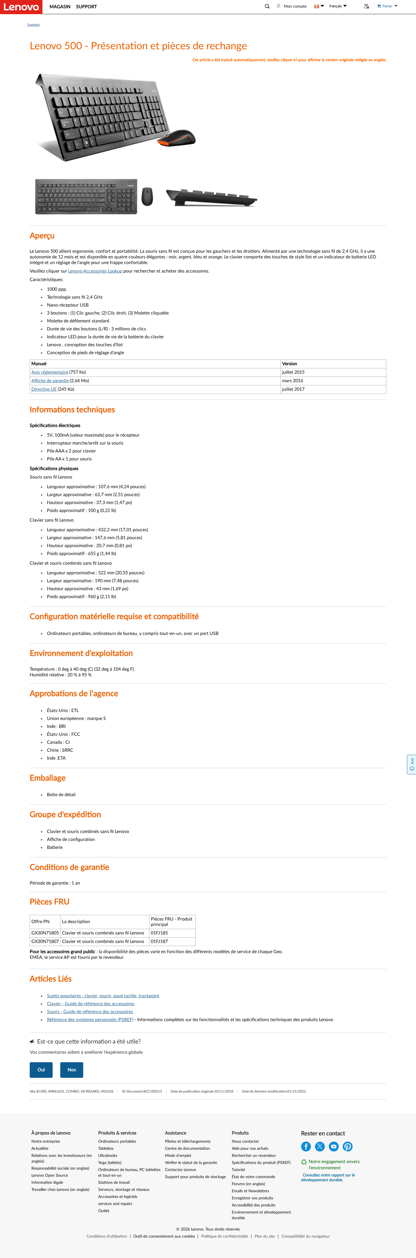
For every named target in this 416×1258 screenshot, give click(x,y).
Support (33, 24)
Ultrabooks (107, 1156)
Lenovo (197, 1229)
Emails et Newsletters (250, 1191)
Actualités (39, 1149)
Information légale (47, 1183)
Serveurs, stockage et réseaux (123, 1190)
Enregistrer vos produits (252, 1198)
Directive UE (44, 389)
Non (72, 1070)
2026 (185, 1229)
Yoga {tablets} (109, 1163)
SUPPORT (86, 7)
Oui (41, 1070)
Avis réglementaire (49, 372)
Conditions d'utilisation (107, 1236)
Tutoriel (238, 1170)
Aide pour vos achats (250, 1149)
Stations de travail (114, 1183)
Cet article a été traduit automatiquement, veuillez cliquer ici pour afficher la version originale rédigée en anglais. (289, 60)
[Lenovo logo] (21, 7)
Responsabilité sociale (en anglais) (60, 1168)
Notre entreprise (45, 1142)
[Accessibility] (354, 6)
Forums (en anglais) (248, 1184)
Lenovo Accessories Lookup (95, 271)
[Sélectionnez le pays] (319, 6)
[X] (320, 1148)
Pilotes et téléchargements (188, 1142)
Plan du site (265, 1236)
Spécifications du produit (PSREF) (261, 1163)
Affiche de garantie (50, 381)
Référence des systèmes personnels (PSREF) (90, 1019)
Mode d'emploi (178, 1156)
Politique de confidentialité (224, 1236)
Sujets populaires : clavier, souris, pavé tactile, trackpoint (103, 996)
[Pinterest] (348, 1148)
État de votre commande (253, 1177)
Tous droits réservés (222, 1229)
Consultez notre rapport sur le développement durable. (328, 1177)
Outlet (103, 1211)
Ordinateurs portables (117, 1142)
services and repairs (115, 1204)
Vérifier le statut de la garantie (191, 1163)
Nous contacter (245, 1142)
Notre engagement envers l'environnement (334, 1164)
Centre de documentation (187, 1149)
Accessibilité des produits (253, 1205)
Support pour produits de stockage (195, 1177)
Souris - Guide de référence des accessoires (90, 1012)
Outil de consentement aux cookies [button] (164, 1236)
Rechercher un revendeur (254, 1156)
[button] (267, 6)
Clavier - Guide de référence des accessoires (90, 1004)
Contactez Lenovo (180, 1170)
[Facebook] (306, 1148)
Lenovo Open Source (49, 1176)
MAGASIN (60, 7)
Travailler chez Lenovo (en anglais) (60, 1190)
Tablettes (105, 1149)
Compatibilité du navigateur (306, 1236)
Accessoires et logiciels (117, 1197)
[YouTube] (334, 1148)
